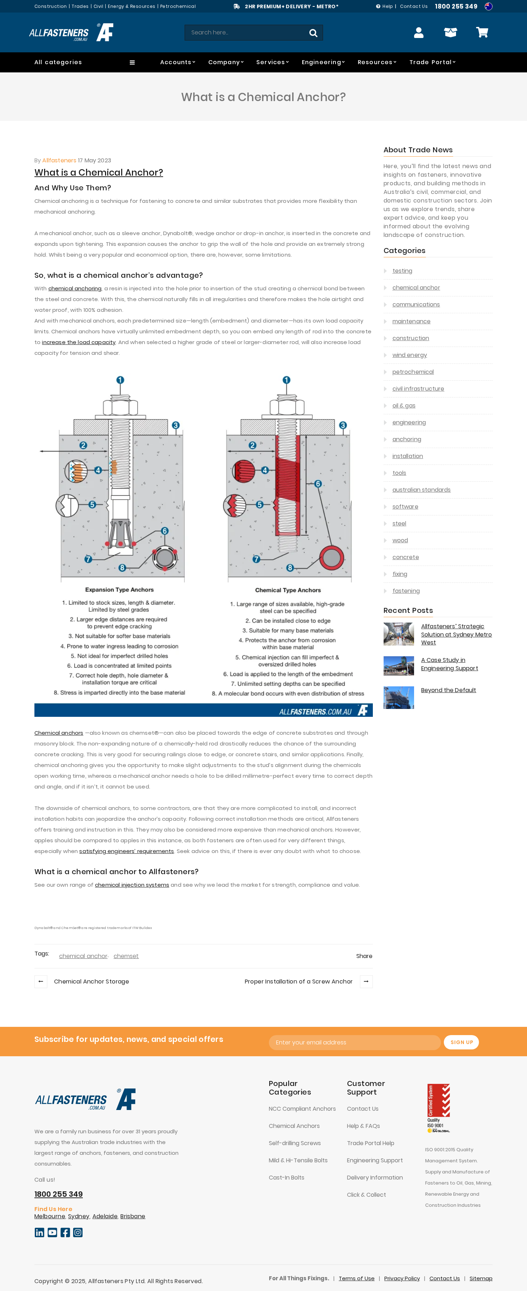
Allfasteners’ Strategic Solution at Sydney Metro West (456, 634)
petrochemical (413, 372)
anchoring (407, 439)
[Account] (419, 32)
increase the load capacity (78, 342)
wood (400, 540)
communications (416, 304)
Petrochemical (178, 6)
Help (388, 6)
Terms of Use (357, 1278)
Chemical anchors (58, 733)
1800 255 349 (456, 6)
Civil (98, 6)
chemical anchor (83, 956)
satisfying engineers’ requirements (126, 851)
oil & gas (404, 405)
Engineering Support (375, 1160)
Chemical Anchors (294, 1126)
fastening (406, 591)
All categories (58, 62)
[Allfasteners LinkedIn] (39, 1236)
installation (408, 456)
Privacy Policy (402, 1278)
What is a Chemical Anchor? (98, 172)
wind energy (410, 355)
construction (411, 338)
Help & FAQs (363, 1126)
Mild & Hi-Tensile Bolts (298, 1160)
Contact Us (414, 6)
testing (403, 271)
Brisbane (133, 1216)
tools (400, 473)
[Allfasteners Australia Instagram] (78, 1236)
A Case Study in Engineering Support (449, 664)
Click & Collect (366, 1195)
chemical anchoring (75, 288)
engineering (409, 422)
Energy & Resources (131, 6)
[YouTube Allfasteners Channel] (52, 1236)
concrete (406, 557)
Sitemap (481, 1278)
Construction (50, 6)
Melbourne (49, 1216)
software (405, 506)
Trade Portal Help (370, 1143)
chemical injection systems (132, 885)
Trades (80, 6)
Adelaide (105, 1216)
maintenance (412, 321)
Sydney (79, 1216)
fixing (400, 574)
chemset (126, 956)
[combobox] (254, 33)
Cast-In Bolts (286, 1177)
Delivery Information (375, 1177)
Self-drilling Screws (295, 1143)
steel (400, 523)
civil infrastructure (419, 389)
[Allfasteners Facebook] (65, 1236)
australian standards (422, 490)
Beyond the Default (448, 690)
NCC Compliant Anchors (302, 1109)
